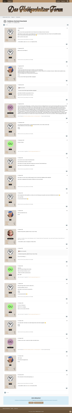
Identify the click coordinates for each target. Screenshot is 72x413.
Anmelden (58, 1)
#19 (67, 355)
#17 (67, 320)
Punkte (6, 39)
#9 (67, 175)
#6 (67, 122)
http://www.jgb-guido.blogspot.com (34, 151)
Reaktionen (7, 77)
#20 (67, 374)
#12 (67, 229)
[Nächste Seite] (7, 25)
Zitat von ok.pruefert (23, 251)
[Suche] (67, 1)
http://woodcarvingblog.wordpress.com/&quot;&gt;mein (31, 116)
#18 (67, 338)
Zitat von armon (22, 87)
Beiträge (6, 40)
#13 (67, 248)
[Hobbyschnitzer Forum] (36, 9)
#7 (67, 140)
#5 (67, 103)
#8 (67, 157)
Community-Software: (36, 411)
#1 (67, 28)
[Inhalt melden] (67, 44)
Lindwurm (10, 22)
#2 (67, 48)
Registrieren (63, 1)
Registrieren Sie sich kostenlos (37, 400)
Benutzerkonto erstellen (39, 402)
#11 (67, 210)
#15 (67, 283)
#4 (67, 84)
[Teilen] (68, 25)
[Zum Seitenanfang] (70, 412)
